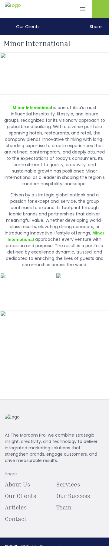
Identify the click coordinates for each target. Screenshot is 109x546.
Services (68, 484)
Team (63, 507)
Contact (16, 518)
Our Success (73, 495)
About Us (17, 484)
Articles (16, 507)
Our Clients (20, 495)
